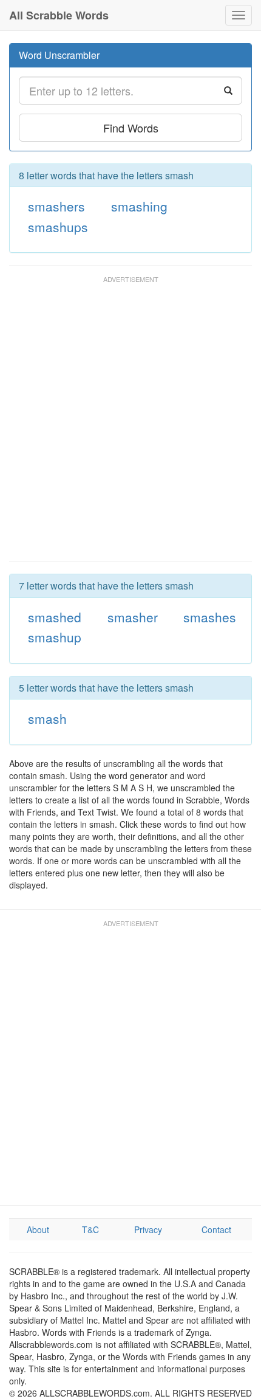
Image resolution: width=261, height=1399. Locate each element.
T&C (90, 1229)
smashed (54, 617)
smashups (58, 227)
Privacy (148, 1229)
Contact (216, 1229)
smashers (56, 206)
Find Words (130, 128)
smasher (132, 617)
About (38, 1229)
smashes (209, 617)
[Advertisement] (130, 424)
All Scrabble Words (59, 15)
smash (47, 718)
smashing (139, 206)
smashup (54, 637)
